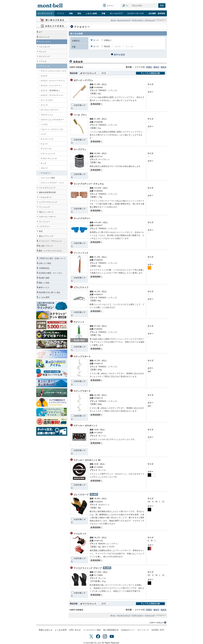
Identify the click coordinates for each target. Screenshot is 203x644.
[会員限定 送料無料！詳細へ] (51, 421)
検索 (162, 5)
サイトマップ (143, 629)
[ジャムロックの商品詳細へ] (79, 553)
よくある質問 (61, 629)
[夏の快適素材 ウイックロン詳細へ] (51, 305)
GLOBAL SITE (157, 629)
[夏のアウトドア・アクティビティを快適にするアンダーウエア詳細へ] (51, 353)
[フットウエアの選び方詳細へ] (51, 344)
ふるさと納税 (91, 13)
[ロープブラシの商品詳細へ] (79, 169)
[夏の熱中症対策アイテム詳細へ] (51, 363)
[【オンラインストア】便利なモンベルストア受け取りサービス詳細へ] (51, 431)
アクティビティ (137, 20)
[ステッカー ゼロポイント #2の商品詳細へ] (79, 479)
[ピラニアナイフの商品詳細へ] (79, 307)
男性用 (107, 46)
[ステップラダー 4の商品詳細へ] (79, 376)
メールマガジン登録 (92, 629)
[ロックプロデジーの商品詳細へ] (79, 238)
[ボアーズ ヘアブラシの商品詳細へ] (79, 100)
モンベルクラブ (116, 13)
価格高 (163, 66)
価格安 (156, 66)
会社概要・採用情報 (157, 13)
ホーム (113, 20)
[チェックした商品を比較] (150, 73)
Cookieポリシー (128, 629)
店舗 (103, 13)
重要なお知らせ (45, 629)
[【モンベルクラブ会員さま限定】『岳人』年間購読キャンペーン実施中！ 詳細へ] (51, 324)
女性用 (117, 46)
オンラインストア (45, 13)
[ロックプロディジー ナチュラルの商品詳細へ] (79, 203)
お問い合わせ (75, 629)
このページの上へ (158, 622)
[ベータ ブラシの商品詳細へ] (79, 134)
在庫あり (108, 40)
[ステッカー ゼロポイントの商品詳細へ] (79, 445)
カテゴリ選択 (125, 5)
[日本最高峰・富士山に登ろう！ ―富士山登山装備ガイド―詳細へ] (51, 382)
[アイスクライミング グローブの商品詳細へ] (79, 587)
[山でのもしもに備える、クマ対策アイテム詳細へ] (51, 334)
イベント (60, 13)
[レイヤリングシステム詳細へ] (51, 402)
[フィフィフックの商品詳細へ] (79, 272)
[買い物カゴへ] (51, 20)
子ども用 (129, 46)
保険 (71, 13)
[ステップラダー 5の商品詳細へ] (79, 410)
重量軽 (149, 66)
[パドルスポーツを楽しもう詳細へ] (51, 392)
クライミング (150, 20)
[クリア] (103, 73)
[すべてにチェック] (88, 73)
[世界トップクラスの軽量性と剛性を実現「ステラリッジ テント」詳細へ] (51, 315)
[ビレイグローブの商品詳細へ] (79, 514)
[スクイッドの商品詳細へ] (117, 348)
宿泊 (79, 13)
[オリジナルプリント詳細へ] (51, 412)
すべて (96, 40)
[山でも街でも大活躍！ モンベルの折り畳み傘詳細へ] (51, 373)
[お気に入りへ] (51, 26)
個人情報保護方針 (111, 629)
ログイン (110, 5)
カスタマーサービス (135, 13)
